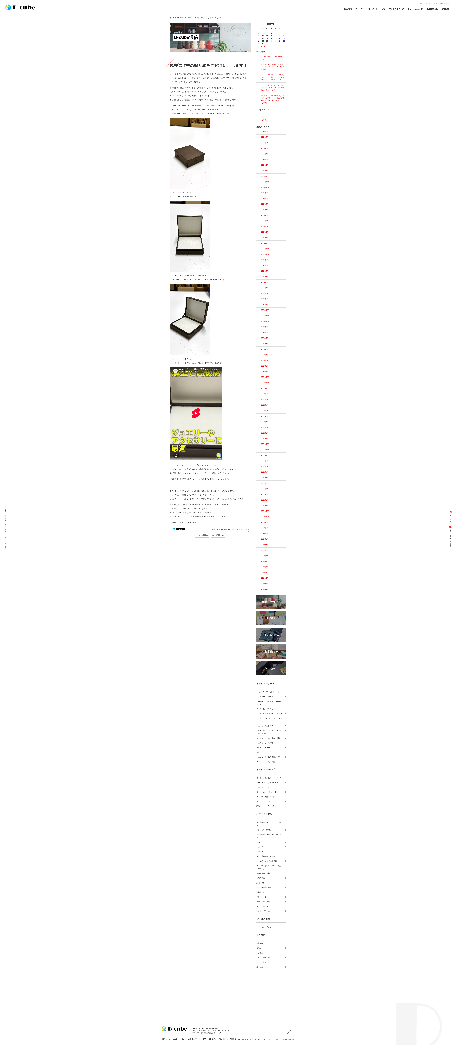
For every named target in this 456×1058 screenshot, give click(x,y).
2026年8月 (264, 131)
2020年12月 (265, 511)
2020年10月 (265, 517)
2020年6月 (264, 533)
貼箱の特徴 (260, 878)
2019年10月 (265, 572)
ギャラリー (360, 8)
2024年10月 (265, 254)
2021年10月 (265, 455)
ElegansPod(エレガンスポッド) (268, 692)
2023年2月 (264, 366)
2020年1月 (264, 556)
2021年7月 (264, 472)
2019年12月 (265, 561)
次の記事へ (217, 535)
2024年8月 (264, 265)
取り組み (259, 967)
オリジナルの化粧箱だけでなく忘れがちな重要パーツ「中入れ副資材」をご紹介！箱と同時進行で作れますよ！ (272, 99)
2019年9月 (264, 578)
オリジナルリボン (263, 801)
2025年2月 (264, 232)
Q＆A (258, 948)
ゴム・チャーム (262, 847)
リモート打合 (261, 962)
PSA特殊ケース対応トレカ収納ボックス (268, 702)
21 (280, 38)
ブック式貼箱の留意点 (264, 887)
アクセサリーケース (263, 748)
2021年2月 (264, 500)
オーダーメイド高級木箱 (265, 762)
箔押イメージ (261, 897)
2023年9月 (264, 327)
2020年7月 (264, 528)
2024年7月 (264, 271)
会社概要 (259, 943)
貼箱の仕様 (260, 883)
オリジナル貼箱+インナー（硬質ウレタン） (268, 867)
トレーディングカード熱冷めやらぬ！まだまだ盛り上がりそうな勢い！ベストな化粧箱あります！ (272, 77)
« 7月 (263, 46)
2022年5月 (264, 416)
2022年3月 (264, 427)
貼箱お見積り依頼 (263, 873)
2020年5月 (264, 539)
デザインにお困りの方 (264, 927)
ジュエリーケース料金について (268, 757)
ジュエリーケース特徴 (264, 743)
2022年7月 (264, 405)
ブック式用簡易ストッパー (266, 856)
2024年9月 (264, 260)
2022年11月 (265, 383)
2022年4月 (264, 422)
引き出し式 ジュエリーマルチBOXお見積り (269, 719)
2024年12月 (265, 243)
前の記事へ (203, 535)
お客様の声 (192, 1039)
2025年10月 (265, 187)
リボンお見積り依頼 (263, 787)
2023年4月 (264, 355)
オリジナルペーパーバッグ (266, 792)
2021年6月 (264, 477)
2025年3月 (264, 226)
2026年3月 (264, 159)
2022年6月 (264, 411)
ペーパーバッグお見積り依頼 (267, 783)
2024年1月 (264, 304)
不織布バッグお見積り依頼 (266, 806)
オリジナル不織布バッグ (265, 797)
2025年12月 (265, 176)
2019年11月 (265, 567)
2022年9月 (264, 394)
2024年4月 (264, 288)
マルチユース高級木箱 (264, 697)
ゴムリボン (260, 842)
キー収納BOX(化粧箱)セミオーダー (268, 836)
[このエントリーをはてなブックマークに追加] (174, 529)
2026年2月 (264, 165)
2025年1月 (264, 238)
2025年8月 (264, 198)
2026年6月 (264, 143)
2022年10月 (265, 388)
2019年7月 (264, 584)
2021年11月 (265, 450)
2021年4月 (264, 489)
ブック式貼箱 (261, 852)
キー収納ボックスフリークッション (268, 823)
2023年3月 (264, 360)
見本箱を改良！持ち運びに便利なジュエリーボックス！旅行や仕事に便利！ (272, 66)
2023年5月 (264, 349)
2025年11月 (265, 182)
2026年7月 (264, 137)
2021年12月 (265, 444)
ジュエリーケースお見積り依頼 (268, 738)
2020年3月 (264, 544)
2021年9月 (264, 461)
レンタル (259, 953)
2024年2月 (264, 299)
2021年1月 (264, 505)
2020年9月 (264, 522)
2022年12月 (265, 377)
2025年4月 (264, 221)
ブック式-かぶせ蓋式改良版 (266, 861)
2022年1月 (264, 438)
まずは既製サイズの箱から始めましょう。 (272, 57)
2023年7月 (264, 338)
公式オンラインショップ (265, 957)
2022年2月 (264, 433)
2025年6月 (264, 210)
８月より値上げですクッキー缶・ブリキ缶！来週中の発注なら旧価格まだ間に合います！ (272, 87)
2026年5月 (264, 148)
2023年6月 (264, 344)
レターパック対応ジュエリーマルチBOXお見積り (268, 732)
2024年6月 (264, 277)
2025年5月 (264, 215)
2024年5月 (264, 282)
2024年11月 (265, 249)
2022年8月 (264, 399)
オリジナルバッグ (265, 769)
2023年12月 (265, 310)
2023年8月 (264, 332)
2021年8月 (264, 466)
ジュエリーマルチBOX (264, 726)
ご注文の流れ (432, 8)
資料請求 (211, 1039)
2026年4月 (264, 154)
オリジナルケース (265, 683)
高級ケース (260, 752)
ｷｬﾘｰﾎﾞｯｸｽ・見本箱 (263, 830)
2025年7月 (264, 204)
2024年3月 (264, 293)
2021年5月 (264, 483)
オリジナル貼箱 (264, 814)
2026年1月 (264, 171)
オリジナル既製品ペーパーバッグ (268, 778)
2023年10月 (265, 321)
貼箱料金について (263, 892)
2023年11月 (265, 316)
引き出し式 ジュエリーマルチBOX (269, 714)
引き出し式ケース (263, 911)
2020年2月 (264, 550)
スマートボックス (263, 906)
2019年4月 (264, 589)
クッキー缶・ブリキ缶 (264, 709)
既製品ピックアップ (263, 902)
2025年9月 (264, 193)
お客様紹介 (265, 120)
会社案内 (261, 935)
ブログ (263, 114)
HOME (164, 1039)
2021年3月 (264, 494)
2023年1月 (264, 371)
